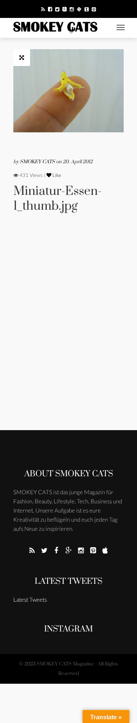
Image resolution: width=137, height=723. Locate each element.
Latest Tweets (68, 581)
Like (56, 175)
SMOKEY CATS (38, 162)
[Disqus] (68, 331)
